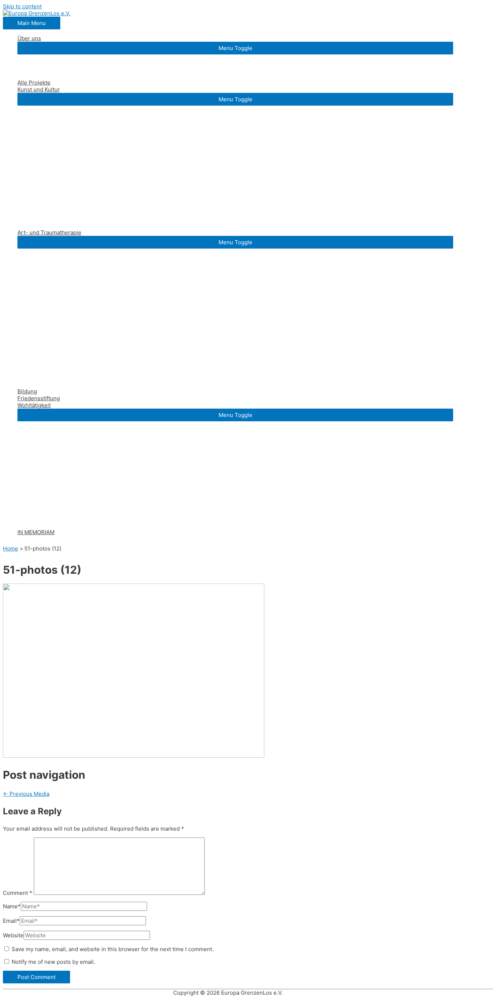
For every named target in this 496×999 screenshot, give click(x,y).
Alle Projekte (33, 82)
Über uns (29, 38)
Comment (17, 892)
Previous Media (26, 793)
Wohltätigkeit (34, 405)
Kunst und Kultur (38, 89)
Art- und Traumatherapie (49, 232)
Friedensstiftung (38, 398)
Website (13, 935)
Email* (11, 920)
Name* (12, 906)
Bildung (27, 391)
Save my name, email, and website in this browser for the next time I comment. (113, 949)
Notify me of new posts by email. (53, 961)
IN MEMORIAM (35, 532)
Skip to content (22, 6)
